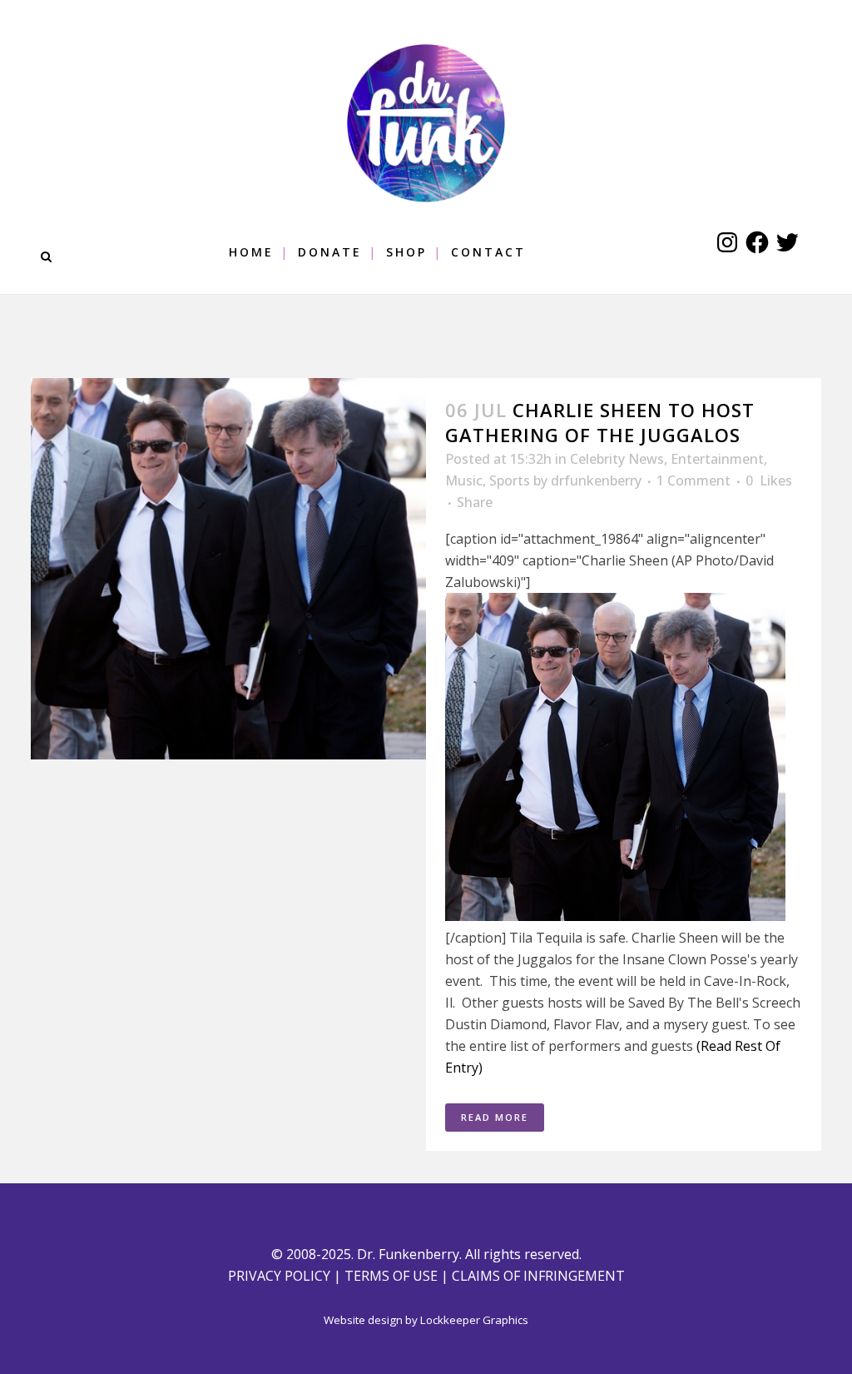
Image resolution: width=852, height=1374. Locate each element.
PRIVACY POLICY (279, 1276)
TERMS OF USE (391, 1276)
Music (464, 480)
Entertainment (717, 459)
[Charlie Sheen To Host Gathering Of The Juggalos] (228, 568)
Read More (494, 1117)
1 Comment (693, 480)
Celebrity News (617, 459)
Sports (509, 480)
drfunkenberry (596, 480)
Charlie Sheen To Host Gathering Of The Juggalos (600, 422)
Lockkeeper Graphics (474, 1319)
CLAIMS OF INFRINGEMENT (538, 1276)
